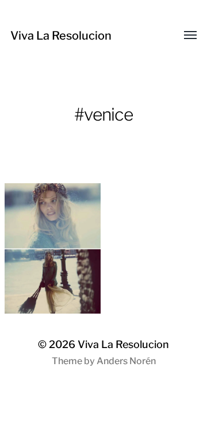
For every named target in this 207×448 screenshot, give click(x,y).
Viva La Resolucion (61, 36)
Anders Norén (126, 361)
